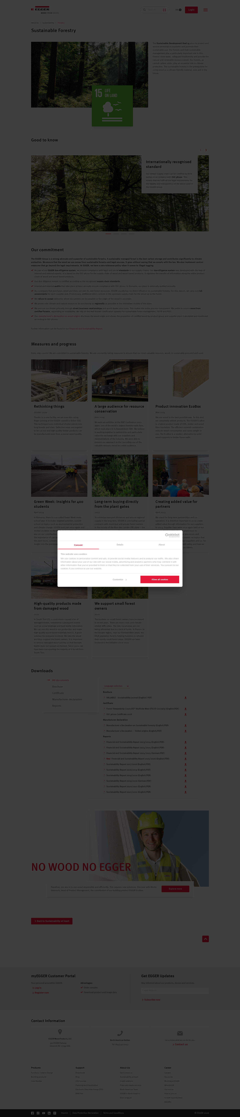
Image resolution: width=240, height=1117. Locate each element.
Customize (118, 579)
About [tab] (162, 544)
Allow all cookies (160, 579)
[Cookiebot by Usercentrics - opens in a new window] (167, 535)
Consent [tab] (78, 545)
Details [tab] (120, 544)
